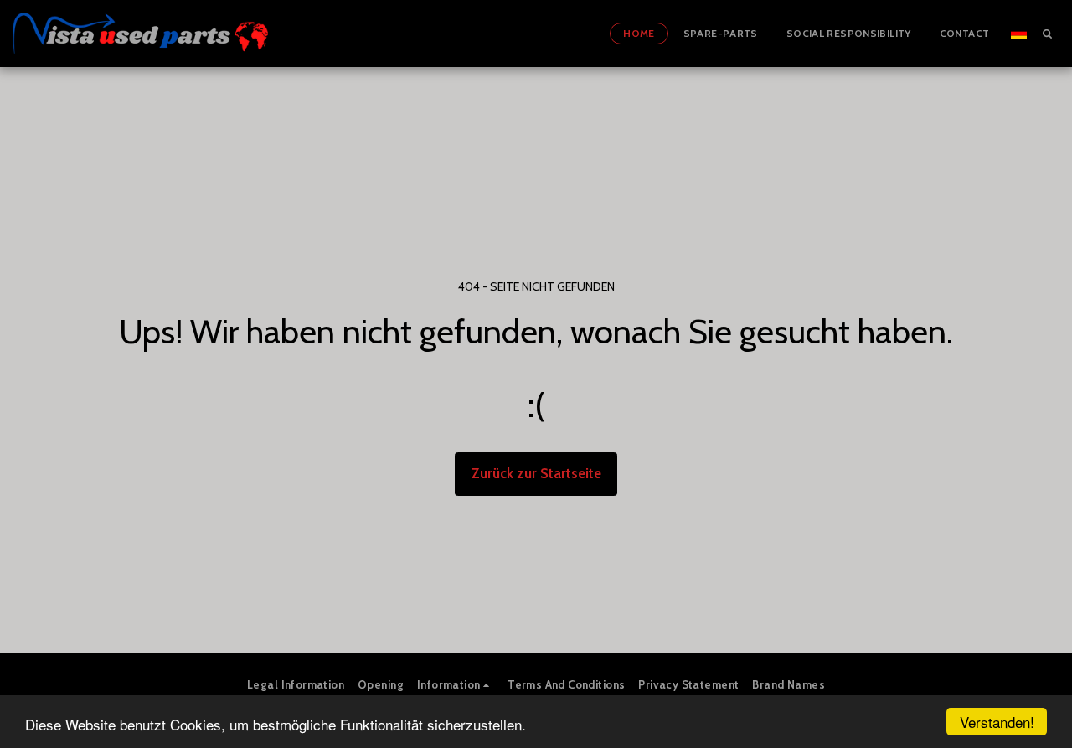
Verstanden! (997, 721)
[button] (1047, 33)
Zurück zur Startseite (536, 473)
